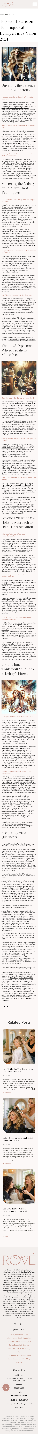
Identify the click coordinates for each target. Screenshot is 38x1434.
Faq (19, 1352)
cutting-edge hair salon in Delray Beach (15, 108)
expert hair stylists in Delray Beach (24, 403)
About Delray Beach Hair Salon (19, 1338)
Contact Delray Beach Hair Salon (19, 1355)
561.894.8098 (19, 1388)
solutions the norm (19, 760)
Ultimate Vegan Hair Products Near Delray (17, 978)
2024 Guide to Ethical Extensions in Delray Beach (18, 999)
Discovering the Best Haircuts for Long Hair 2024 (18, 992)
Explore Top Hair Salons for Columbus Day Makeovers (17, 896)
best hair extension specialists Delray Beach (21, 245)
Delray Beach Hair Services (19, 1345)
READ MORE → (7, 1092)
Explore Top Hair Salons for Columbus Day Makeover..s (19, 583)
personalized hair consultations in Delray (15, 485)
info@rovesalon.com (19, 1395)
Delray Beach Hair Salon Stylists (19, 1341)
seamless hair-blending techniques (13, 448)
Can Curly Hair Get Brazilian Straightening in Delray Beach (15, 1210)
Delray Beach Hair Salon (19, 1334)
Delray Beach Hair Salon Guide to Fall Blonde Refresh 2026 (18, 1139)
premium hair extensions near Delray (19, 171)
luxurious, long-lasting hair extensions (19, 142)
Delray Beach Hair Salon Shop (19, 1359)
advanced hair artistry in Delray (24, 656)
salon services (14, 541)
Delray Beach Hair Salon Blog (19, 1348)
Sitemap (19, 1362)
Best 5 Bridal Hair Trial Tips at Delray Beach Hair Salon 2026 (18, 1070)
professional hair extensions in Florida (18, 586)
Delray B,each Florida (28, 726)
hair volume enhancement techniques (16, 561)
